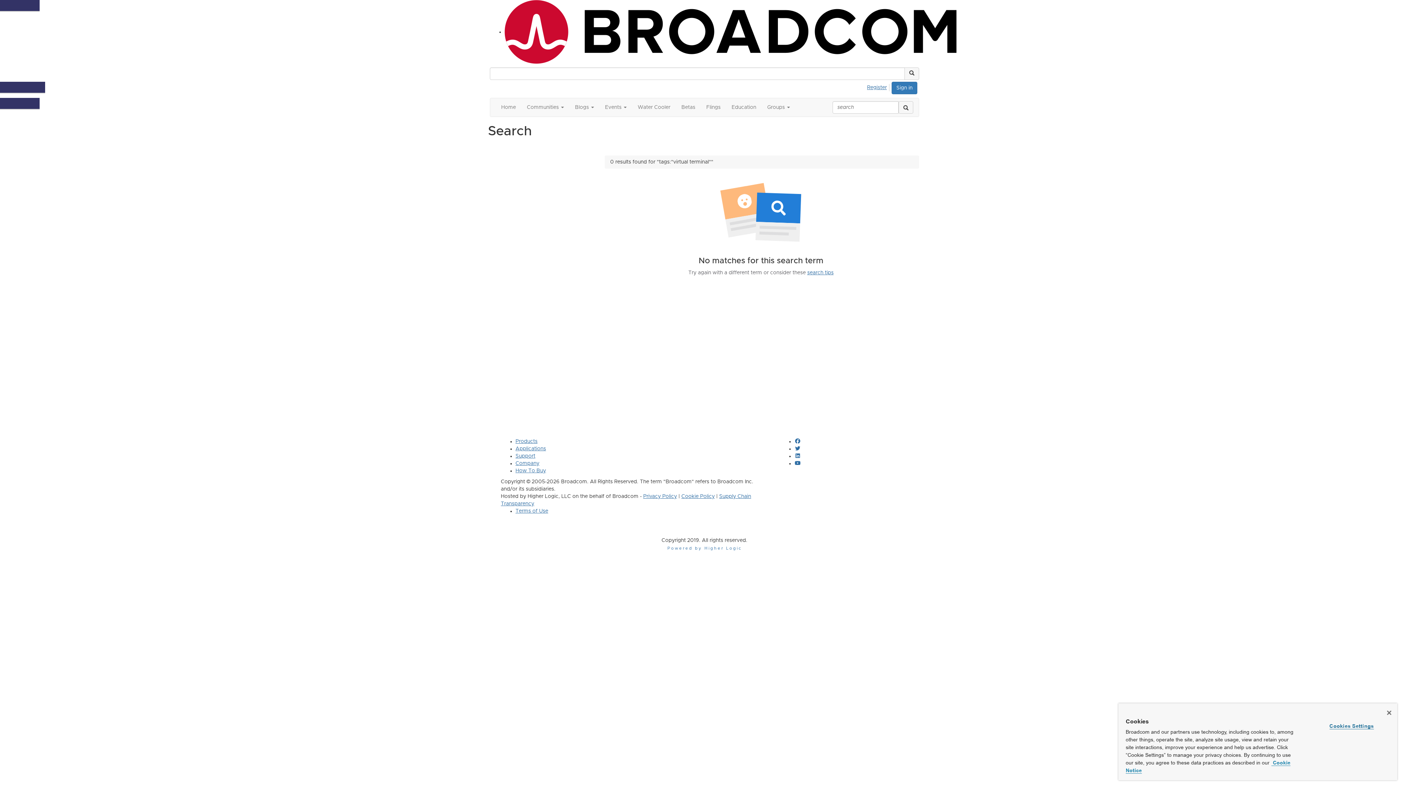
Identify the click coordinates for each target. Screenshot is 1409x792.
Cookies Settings (1351, 726)
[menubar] (879, 86)
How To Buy (531, 470)
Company (527, 463)
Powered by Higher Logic (704, 548)
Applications (531, 448)
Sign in (904, 88)
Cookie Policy (698, 496)
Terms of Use (532, 511)
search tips (820, 272)
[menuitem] (879, 86)
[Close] (1389, 713)
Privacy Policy (660, 496)
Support (525, 456)
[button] (911, 73)
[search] (906, 107)
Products (527, 441)
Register (877, 87)
